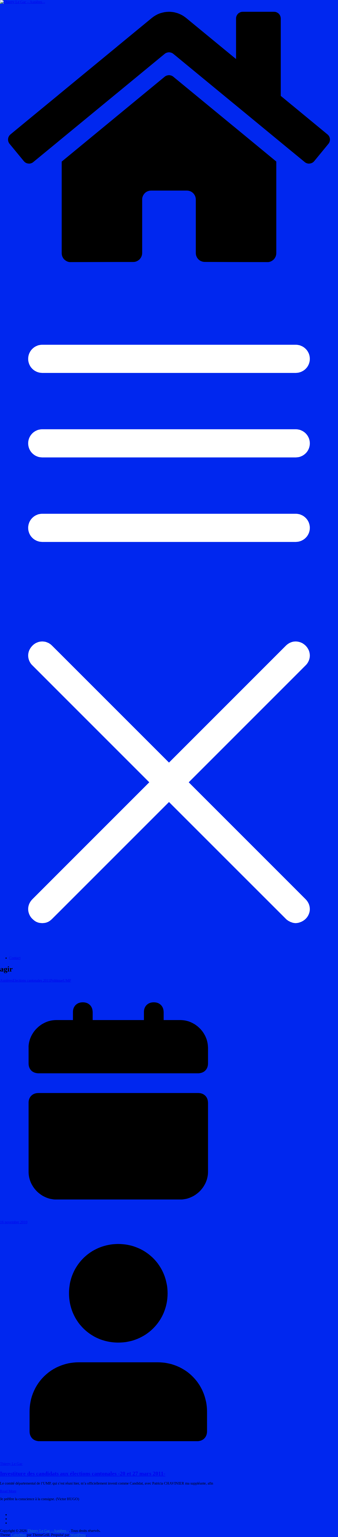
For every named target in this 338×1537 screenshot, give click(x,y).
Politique (56, 980)
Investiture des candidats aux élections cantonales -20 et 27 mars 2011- (82, 1474)
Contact (14, 958)
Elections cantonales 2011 (31, 980)
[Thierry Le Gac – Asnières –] (169, 268)
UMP (67, 980)
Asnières (6, 980)
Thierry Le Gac (11, 1464)
